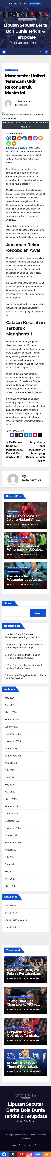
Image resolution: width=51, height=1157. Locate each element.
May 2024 (10, 871)
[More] (14, 143)
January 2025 (11, 814)
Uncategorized (11, 70)
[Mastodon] (35, 138)
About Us (22, 1145)
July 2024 (10, 857)
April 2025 (10, 792)
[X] (14, 138)
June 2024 (10, 864)
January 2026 (11, 727)
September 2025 (13, 756)
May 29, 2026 (15, 1009)
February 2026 (12, 719)
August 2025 (11, 763)
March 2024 (11, 886)
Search (8, 603)
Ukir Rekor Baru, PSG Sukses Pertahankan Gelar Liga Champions (24, 973)
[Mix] (40, 138)
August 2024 (11, 850)
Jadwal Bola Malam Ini (16, 920)
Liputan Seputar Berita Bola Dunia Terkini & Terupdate (25, 31)
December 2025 (13, 734)
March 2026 (11, 712)
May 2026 (10, 698)
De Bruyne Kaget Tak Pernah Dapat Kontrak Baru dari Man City (14, 449)
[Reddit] (19, 138)
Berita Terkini (24, 538)
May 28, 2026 (15, 1040)
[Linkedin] (24, 138)
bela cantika (24, 101)
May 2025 (10, 785)
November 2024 (13, 828)
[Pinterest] (30, 138)
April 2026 (10, 705)
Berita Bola (12, 538)
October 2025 (11, 748)
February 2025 (12, 806)
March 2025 (11, 799)
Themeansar (25, 1138)
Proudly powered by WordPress (17, 1135)
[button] (41, 52)
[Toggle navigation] (23, 51)
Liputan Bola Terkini (16, 148)
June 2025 (10, 777)
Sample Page (33, 1145)
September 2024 (13, 842)
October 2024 (11, 835)
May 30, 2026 (15, 978)
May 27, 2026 (15, 1071)
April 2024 (10, 879)
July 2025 (10, 770)
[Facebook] (8, 138)
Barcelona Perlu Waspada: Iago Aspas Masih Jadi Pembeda (24, 579)
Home (14, 1145)
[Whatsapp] (8, 143)
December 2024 (13, 821)
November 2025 (13, 741)
